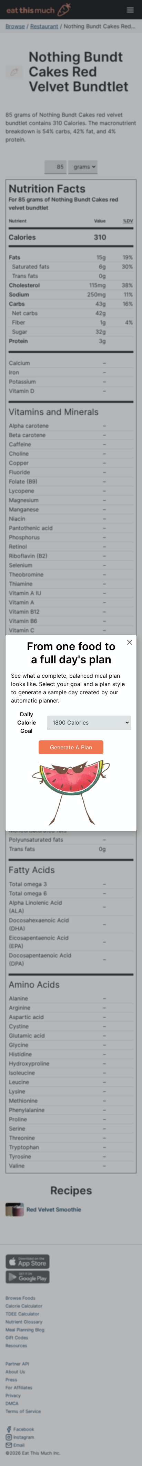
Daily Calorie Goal (26, 722)
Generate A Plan (71, 747)
